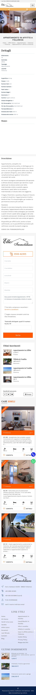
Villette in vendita (24, 629)
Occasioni (4, 630)
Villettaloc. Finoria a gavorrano (21, 663)
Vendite (4, 625)
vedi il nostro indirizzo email (14, 604)
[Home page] (7, 4)
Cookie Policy (22, 637)
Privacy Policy (22, 640)
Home (4, 42)
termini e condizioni (11, 309)
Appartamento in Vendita (22, 368)
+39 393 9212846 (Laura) (13, 595)
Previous (4, 419)
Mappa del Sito (23, 642)
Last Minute (5, 633)
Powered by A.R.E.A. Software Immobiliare (16, 691)
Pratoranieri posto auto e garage (21, 674)
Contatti (4, 636)
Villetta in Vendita (19, 359)
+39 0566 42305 (10, 591)
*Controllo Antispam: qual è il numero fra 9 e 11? (17, 323)
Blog (2, 638)
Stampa (28, 394)
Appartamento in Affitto (22, 350)
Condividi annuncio (9, 391)
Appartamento (21, 42)
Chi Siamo (4, 619)
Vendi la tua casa (7, 622)
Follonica (30, 42)
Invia (18, 335)
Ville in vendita (23, 626)
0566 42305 (20, 253)
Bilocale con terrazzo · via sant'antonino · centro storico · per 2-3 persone (23, 655)
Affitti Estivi (12, 42)
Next (33, 419)
